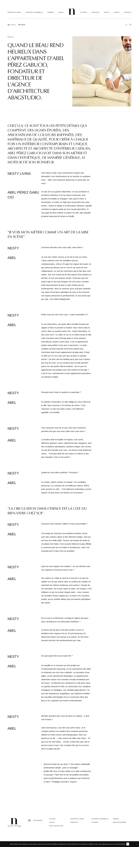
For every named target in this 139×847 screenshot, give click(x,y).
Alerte (117, 12)
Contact (127, 12)
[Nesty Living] (71, 14)
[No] (137, 844)
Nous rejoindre (119, 822)
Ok (128, 844)
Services (95, 12)
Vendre (50, 12)
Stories (83, 12)
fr (130, 25)
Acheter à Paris (14, 12)
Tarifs (106, 12)
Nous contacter (56, 826)
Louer (60, 12)
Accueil (52, 819)
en (126, 25)
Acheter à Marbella (34, 12)
